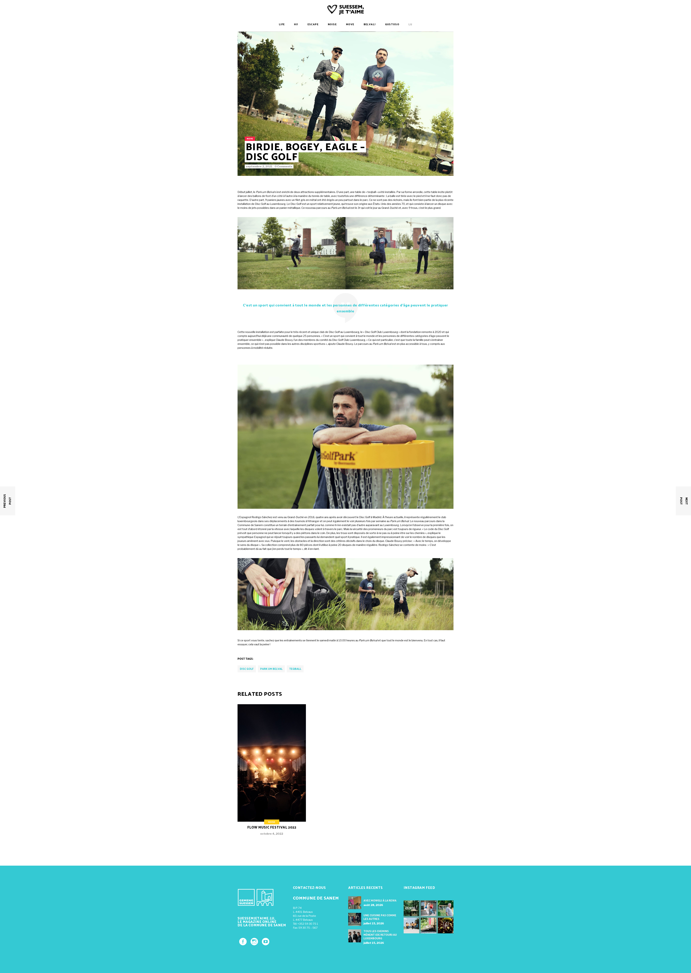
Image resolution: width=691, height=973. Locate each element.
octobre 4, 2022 (271, 833)
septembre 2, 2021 (259, 166)
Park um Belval (271, 669)
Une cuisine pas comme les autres (379, 917)
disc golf (247, 669)
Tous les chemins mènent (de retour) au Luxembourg (380, 935)
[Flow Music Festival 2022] (272, 772)
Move (250, 139)
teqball (295, 669)
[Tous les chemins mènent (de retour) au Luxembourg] (354, 935)
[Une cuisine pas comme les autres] (354, 919)
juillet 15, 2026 (373, 923)
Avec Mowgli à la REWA (379, 900)
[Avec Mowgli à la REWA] (354, 902)
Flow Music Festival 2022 (271, 827)
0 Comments (283, 166)
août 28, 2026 (373, 905)
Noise (271, 822)
